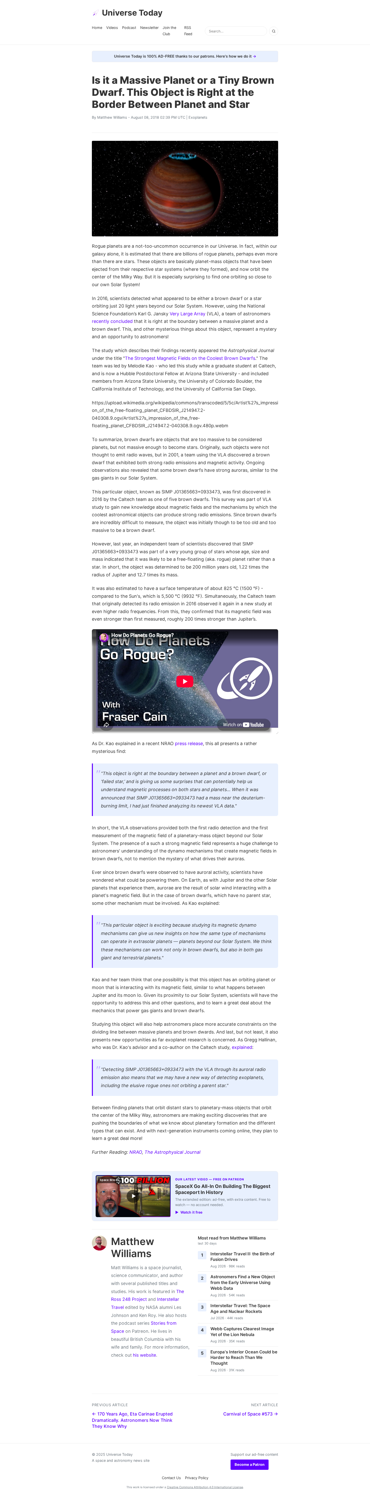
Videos (112, 27)
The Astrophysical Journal (172, 1152)
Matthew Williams (112, 117)
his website (144, 1355)
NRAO (135, 1152)
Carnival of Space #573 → (250, 1414)
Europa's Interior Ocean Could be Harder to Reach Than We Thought (243, 1357)
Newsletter (149, 27)
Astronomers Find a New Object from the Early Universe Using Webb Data (242, 1282)
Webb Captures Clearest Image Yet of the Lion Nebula (242, 1331)
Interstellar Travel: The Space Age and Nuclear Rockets (240, 1308)
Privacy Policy (196, 1478)
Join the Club (169, 30)
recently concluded (112, 321)
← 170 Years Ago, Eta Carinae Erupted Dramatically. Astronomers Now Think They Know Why (132, 1420)
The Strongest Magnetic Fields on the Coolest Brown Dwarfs (190, 358)
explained (242, 1047)
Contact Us (171, 1478)
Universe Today (132, 13)
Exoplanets (198, 117)
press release (189, 743)
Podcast (129, 27)
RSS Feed (188, 30)
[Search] (273, 31)
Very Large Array (187, 313)
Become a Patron (250, 1464)
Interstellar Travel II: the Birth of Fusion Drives (242, 1256)
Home (97, 27)
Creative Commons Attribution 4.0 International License (205, 1487)
